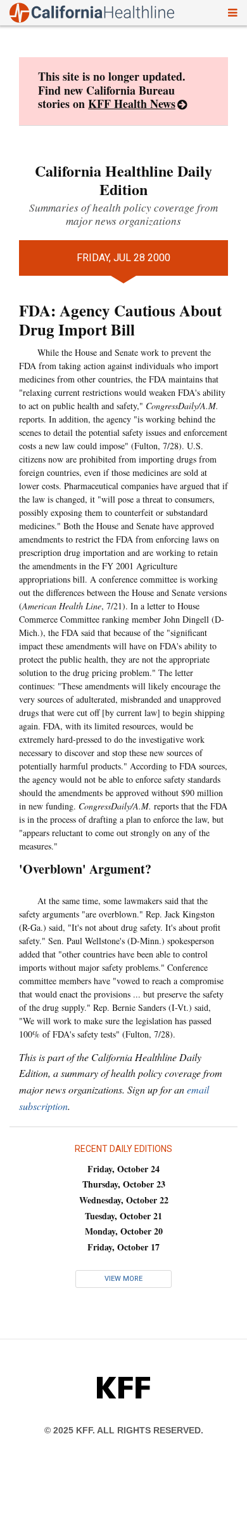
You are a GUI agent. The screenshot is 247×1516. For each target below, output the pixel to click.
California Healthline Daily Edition (123, 179)
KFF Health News (131, 103)
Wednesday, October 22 (123, 1200)
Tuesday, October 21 (123, 1215)
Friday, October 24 (123, 1168)
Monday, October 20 (124, 1231)
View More (123, 1279)
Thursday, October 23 (123, 1184)
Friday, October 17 (123, 1247)
